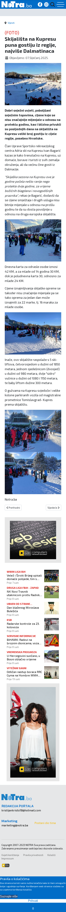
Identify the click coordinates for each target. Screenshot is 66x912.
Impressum (7, 858)
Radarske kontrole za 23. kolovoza (23, 625)
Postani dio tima (45, 823)
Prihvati (33, 900)
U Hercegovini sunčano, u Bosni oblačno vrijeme (23, 657)
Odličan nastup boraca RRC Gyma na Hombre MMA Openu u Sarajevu (24, 673)
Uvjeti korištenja (10, 855)
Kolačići (51, 855)
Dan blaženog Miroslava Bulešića (23, 609)
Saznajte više (9, 896)
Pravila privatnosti (33, 855)
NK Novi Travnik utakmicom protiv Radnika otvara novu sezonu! (24, 593)
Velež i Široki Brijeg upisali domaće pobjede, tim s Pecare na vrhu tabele (24, 577)
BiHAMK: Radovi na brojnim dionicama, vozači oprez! (24, 641)
